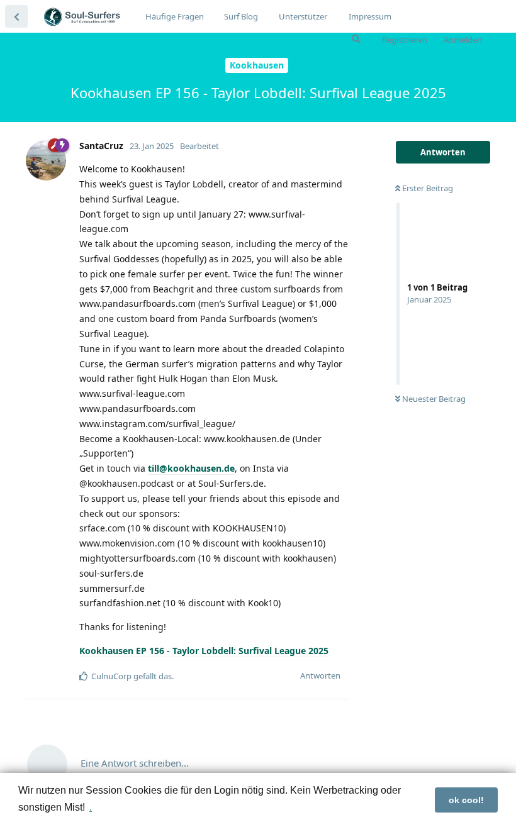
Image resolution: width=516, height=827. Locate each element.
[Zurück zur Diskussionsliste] (16, 16)
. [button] (90, 807)
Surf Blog (241, 16)
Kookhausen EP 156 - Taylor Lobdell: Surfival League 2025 (203, 651)
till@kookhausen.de (191, 468)
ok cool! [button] (466, 800)
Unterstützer (303, 16)
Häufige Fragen (174, 16)
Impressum (370, 16)
